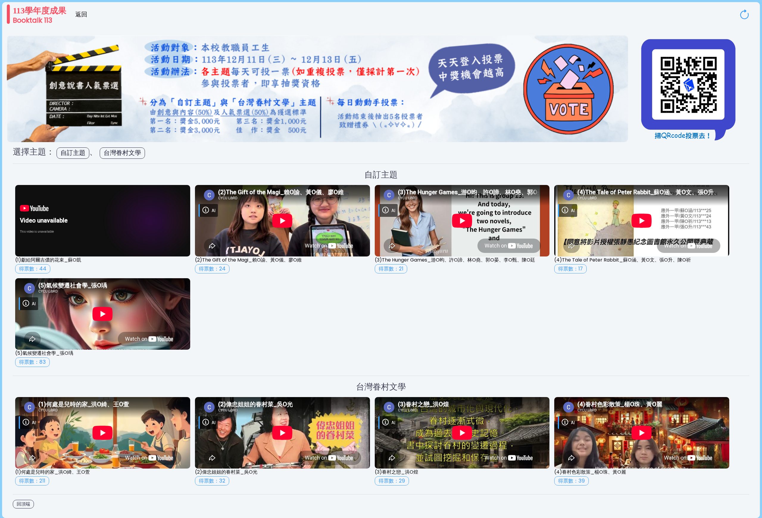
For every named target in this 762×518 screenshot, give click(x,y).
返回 (81, 14)
